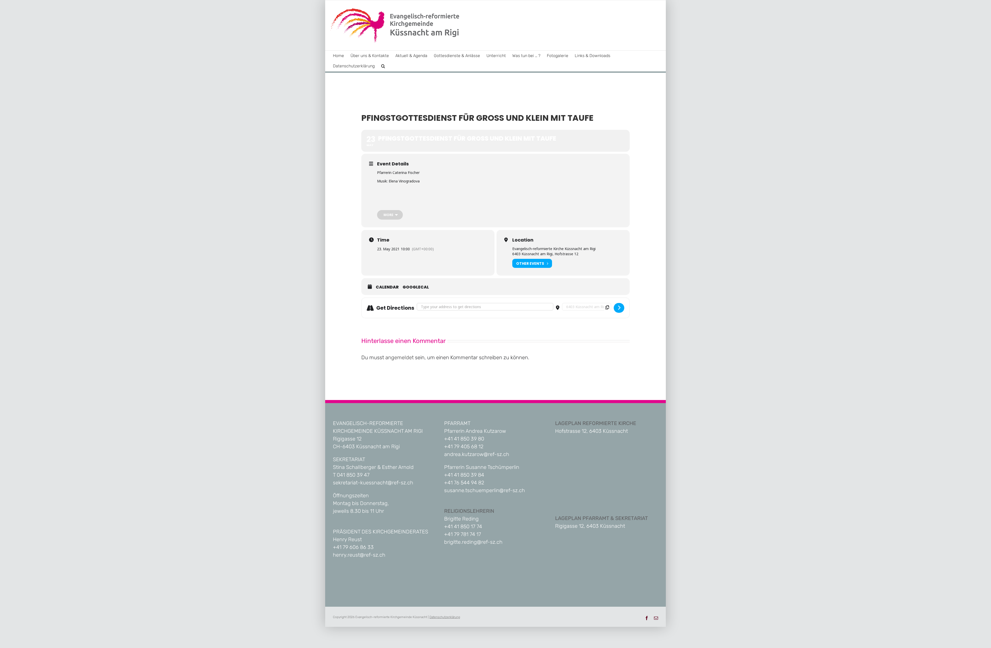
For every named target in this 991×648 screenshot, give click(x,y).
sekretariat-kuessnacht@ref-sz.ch (373, 482)
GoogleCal (416, 287)
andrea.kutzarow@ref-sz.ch (476, 454)
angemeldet (399, 357)
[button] (383, 66)
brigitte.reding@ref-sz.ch (473, 542)
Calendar (387, 287)
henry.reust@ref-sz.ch (359, 555)
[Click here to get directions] (619, 308)
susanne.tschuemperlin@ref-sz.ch (484, 490)
